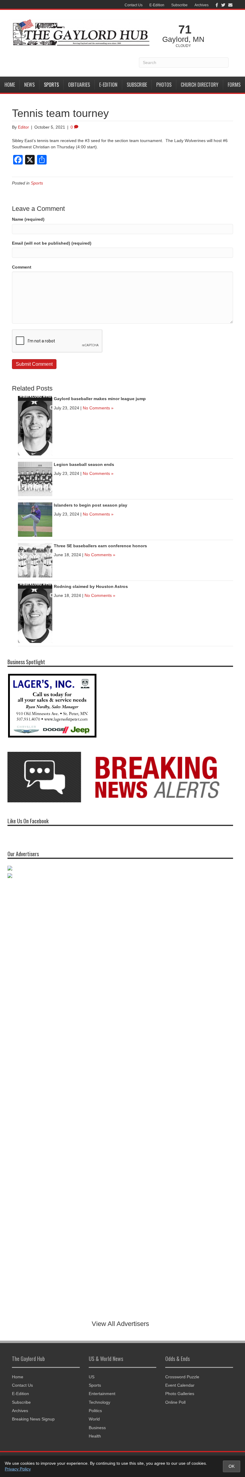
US (91, 1376)
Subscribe (179, 5)
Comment (21, 267)
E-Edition (156, 5)
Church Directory (199, 84)
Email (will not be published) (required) (51, 243)
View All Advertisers (120, 1323)
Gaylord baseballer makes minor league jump (100, 398)
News (29, 84)
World (94, 1419)
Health (95, 1436)
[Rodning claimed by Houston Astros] (35, 613)
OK (232, 1466)
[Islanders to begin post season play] (35, 519)
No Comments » (98, 408)
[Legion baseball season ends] (35, 478)
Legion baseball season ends (84, 464)
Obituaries (79, 84)
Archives (202, 5)
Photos (164, 84)
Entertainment (102, 1393)
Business (97, 1427)
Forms (234, 84)
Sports (51, 84)
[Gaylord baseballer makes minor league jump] (35, 425)
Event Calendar (180, 1385)
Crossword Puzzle (182, 1376)
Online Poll (175, 1402)
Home (9, 84)
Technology (99, 1402)
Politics (95, 1410)
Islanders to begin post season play (90, 505)
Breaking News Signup (33, 1419)
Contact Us (134, 5)
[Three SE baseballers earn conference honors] (35, 559)
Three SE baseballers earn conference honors (100, 545)
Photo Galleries (179, 1393)
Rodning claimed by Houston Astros (91, 586)
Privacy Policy (18, 1469)
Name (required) (28, 219)
